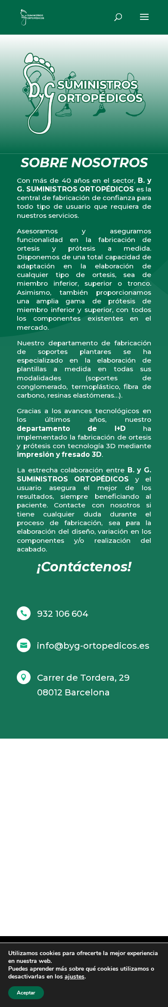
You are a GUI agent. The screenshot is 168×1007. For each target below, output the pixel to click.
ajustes (74, 977)
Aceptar (26, 992)
